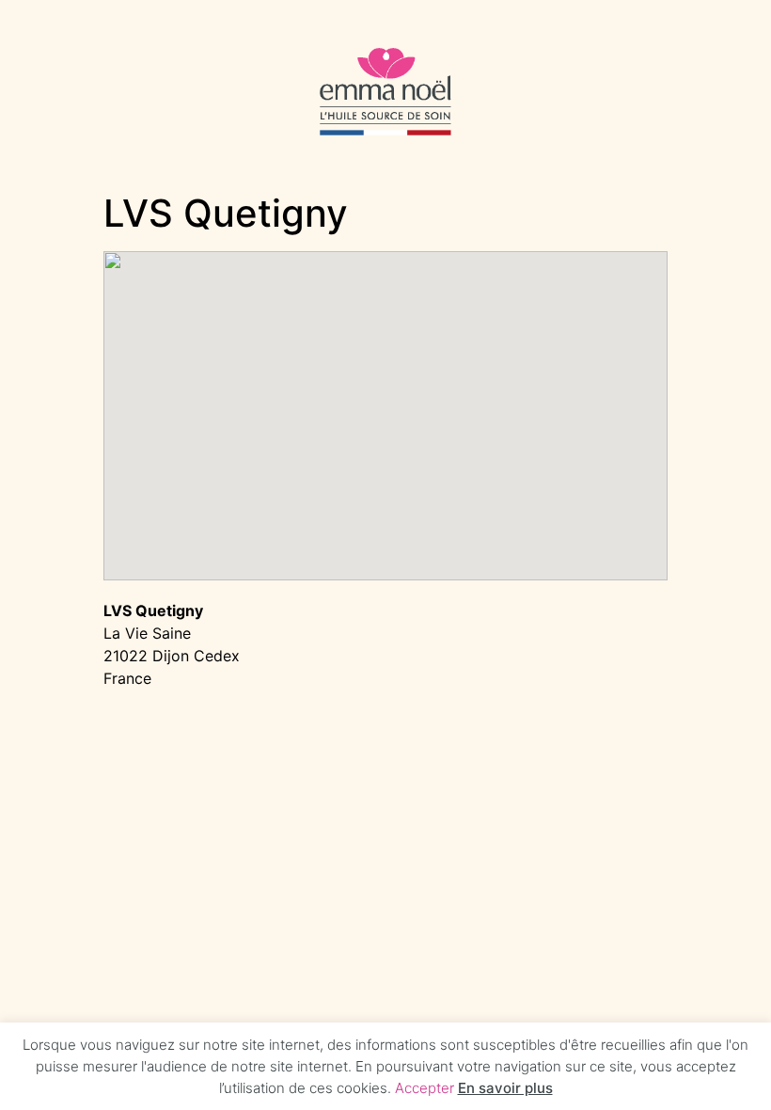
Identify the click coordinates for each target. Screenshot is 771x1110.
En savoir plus (505, 1088)
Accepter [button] (424, 1088)
